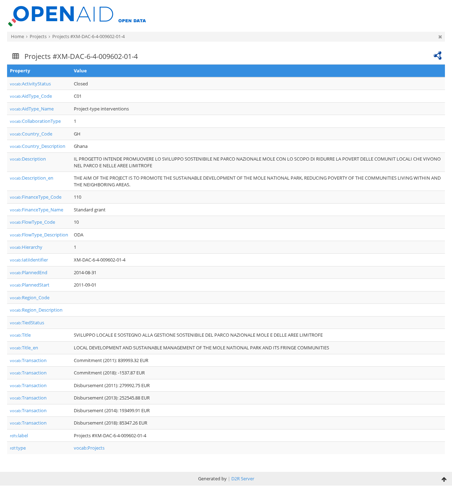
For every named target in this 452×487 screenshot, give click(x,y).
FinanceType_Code (35, 197)
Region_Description (36, 310)
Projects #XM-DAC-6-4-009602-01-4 (88, 36)
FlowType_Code (32, 222)
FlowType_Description (39, 235)
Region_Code (29, 297)
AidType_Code (31, 96)
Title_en (24, 347)
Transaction (28, 360)
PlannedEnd (28, 272)
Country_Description (37, 146)
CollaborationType (35, 121)
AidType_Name (32, 109)
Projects (38, 36)
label (19, 435)
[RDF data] (437, 55)
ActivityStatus (30, 83)
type (18, 448)
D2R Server (242, 478)
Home (17, 36)
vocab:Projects (89, 448)
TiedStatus (27, 322)
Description (28, 159)
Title (20, 335)
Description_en (31, 178)
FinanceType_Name (36, 209)
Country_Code (31, 134)
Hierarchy (26, 247)
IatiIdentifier (29, 260)
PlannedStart (29, 285)
